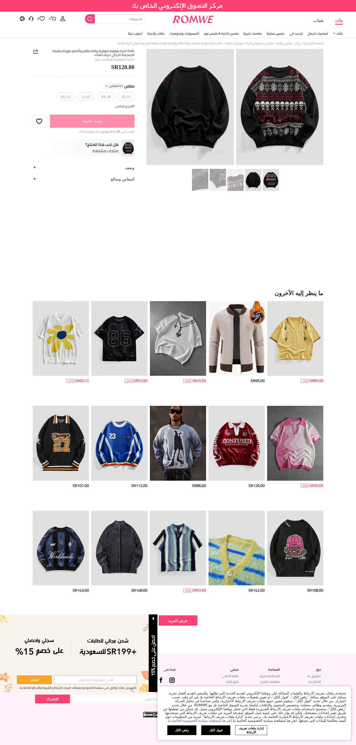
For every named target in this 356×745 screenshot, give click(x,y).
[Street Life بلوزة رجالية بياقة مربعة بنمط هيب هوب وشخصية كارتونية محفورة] (295, 548)
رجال (297, 43)
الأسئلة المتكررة (270, 676)
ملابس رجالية (284, 43)
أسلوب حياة (135, 33)
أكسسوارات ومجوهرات (184, 33)
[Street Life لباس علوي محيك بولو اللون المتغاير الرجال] (295, 443)
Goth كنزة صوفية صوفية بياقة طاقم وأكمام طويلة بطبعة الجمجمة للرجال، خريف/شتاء (93, 53)
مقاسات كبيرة (252, 33)
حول (318, 669)
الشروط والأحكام (41, 687)
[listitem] (295, 351)
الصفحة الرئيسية (313, 43)
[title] (178, 293)
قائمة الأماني (230, 676)
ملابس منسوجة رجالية (260, 43)
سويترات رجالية (235, 43)
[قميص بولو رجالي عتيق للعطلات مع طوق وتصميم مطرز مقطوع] (295, 338)
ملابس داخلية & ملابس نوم (221, 33)
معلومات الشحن (270, 681)
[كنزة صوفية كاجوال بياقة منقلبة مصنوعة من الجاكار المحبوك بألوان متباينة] (237, 443)
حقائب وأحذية (156, 33)
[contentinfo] (316, 380)
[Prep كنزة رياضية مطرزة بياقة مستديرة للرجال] (119, 443)
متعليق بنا (314, 676)
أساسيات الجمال (318, 33)
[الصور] (235, 107)
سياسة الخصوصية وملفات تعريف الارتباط (78, 687)
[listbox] (63, 18)
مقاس (121, 86)
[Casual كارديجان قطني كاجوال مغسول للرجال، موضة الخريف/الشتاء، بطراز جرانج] (119, 548)
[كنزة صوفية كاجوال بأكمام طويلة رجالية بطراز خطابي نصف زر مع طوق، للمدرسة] (61, 443)
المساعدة (274, 669)
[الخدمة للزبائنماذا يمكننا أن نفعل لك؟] (31, 18)
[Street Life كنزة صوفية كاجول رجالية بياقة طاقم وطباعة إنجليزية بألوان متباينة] (61, 548)
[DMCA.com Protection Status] (151, 714)
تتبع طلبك (232, 681)
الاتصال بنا (315, 681)
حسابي (234, 669)
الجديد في (296, 33)
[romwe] (193, 18)
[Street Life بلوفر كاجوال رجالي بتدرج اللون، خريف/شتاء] (178, 443)
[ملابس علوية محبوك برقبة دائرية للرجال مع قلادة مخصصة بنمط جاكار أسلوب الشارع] (178, 338)
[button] (39, 121)
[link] (178, 6)
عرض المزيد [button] (178, 620)
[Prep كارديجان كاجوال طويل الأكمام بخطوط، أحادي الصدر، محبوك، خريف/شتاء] (237, 548)
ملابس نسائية (275, 33)
